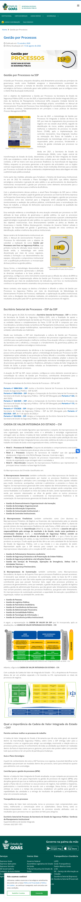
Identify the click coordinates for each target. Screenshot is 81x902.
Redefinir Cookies (18, 893)
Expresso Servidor (7, 866)
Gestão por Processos (20, 37)
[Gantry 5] (13, 844)
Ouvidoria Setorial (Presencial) (66, 879)
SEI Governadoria (7, 869)
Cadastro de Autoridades (10, 871)
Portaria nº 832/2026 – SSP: (15, 416)
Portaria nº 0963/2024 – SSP (15, 393)
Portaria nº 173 (68, 403)
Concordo (39, 893)
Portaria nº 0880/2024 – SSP (16, 388)
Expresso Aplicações (8, 864)
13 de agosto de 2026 (32, 46)
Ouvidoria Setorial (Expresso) (65, 876)
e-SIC (56, 869)
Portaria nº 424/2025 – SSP (15, 401)
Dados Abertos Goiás (62, 866)
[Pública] (20, 6)
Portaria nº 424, (68, 396)
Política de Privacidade (32, 883)
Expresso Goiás (6, 861)
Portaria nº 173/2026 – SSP (15, 408)
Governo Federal (33, 861)
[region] (27, 885)
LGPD (56, 861)
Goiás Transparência (62, 864)
